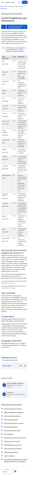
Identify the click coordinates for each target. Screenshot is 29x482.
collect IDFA (22, 48)
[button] (3, 2)
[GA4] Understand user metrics (12, 430)
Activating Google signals (8, 319)
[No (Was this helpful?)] (24, 366)
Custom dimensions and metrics (12, 416)
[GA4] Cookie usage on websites (13, 448)
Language (6, 469)
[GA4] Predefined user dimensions (13, 412)
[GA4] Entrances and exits (11, 452)
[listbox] (8, 471)
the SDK (14, 31)
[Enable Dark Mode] (15, 471)
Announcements (18, 6)
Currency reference (9, 456)
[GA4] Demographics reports (10, 360)
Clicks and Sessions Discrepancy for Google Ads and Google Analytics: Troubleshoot (15, 460)
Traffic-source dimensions (11, 419)
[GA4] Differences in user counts (12, 445)
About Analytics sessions (10, 427)
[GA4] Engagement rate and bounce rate (15, 438)
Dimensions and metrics (11, 405)
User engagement (8, 434)
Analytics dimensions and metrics (13, 409)
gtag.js (21, 31)
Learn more (4, 281)
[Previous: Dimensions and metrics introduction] (3, 27)
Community (10, 6)
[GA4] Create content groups (12, 441)
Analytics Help (9, 2)
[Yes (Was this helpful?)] (20, 366)
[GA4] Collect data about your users (14, 423)
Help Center (3, 6)
